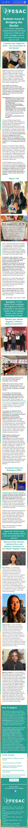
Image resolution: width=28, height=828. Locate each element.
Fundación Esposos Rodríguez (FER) (12, 492)
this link (10, 141)
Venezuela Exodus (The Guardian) (11, 762)
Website (21, 788)
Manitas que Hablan (15, 412)
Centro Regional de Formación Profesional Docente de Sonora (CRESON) (14, 402)
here (14, 35)
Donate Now (14, 780)
